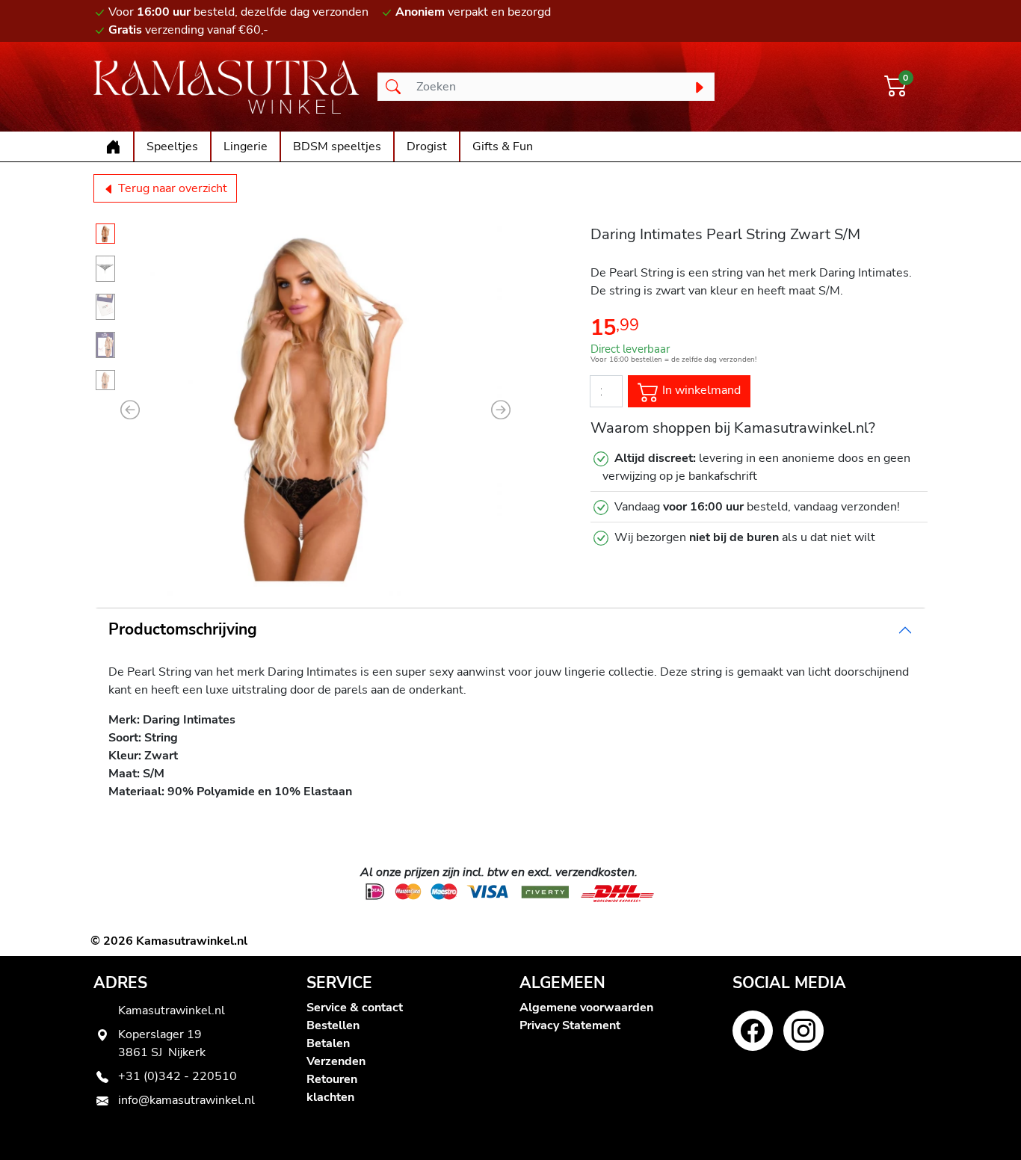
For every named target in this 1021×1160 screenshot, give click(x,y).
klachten (330, 1097)
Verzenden (335, 1061)
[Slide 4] (105, 345)
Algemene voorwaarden (586, 1007)
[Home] (113, 146)
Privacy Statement (569, 1025)
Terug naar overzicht (171, 188)
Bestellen (333, 1025)
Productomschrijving (182, 629)
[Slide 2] (105, 269)
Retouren (331, 1079)
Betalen (328, 1043)
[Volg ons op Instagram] (803, 1031)
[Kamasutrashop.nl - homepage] (226, 87)
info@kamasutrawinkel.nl (186, 1100)
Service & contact (354, 1007)
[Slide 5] (105, 380)
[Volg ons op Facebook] (752, 1031)
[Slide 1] (105, 233)
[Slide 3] (105, 307)
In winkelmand (700, 390)
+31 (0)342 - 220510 (177, 1076)
